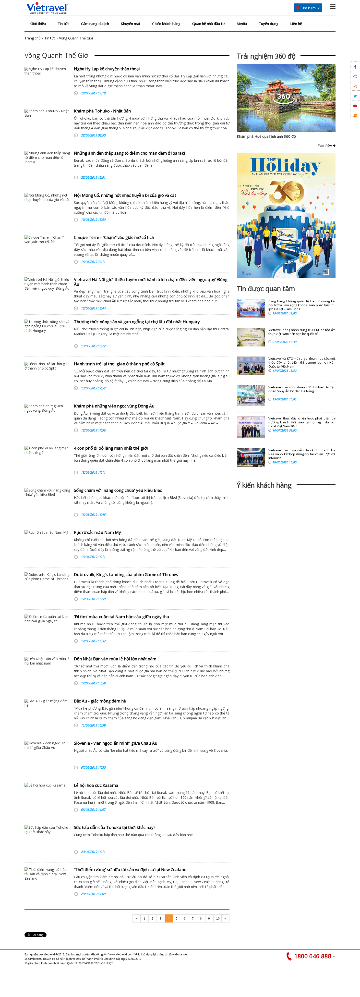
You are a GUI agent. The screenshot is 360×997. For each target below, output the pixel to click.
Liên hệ (296, 23)
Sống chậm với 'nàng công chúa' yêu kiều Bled (118, 490)
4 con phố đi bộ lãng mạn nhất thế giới (111, 448)
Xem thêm (325, 145)
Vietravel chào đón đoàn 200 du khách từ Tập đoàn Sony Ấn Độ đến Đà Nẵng (302, 389)
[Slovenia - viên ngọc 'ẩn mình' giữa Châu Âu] (47, 756)
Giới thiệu (38, 23)
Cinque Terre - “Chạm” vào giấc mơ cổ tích (114, 237)
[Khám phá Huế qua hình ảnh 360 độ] (283, 103)
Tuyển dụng (268, 23)
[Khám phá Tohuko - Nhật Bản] (47, 124)
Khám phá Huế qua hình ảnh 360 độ (266, 136)
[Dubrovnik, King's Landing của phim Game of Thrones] (47, 587)
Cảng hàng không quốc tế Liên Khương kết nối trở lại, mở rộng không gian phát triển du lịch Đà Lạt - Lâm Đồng (302, 305)
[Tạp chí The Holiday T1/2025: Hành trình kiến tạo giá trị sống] (286, 215)
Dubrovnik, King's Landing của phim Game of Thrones (126, 574)
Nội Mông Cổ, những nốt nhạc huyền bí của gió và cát (125, 195)
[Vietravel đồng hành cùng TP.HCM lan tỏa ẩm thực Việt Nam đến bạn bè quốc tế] (251, 337)
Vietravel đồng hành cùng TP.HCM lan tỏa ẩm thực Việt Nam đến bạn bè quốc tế (302, 332)
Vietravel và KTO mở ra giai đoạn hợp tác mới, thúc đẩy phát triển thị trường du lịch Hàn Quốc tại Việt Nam (302, 363)
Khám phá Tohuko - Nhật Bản (102, 111)
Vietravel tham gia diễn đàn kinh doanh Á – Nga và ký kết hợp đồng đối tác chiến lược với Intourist (302, 454)
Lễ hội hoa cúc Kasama (96, 785)
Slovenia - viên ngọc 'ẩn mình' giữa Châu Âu (115, 743)
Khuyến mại (130, 23)
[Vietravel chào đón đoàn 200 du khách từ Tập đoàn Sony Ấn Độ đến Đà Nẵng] (251, 395)
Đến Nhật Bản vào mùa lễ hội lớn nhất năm (115, 659)
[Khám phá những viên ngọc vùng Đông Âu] (47, 419)
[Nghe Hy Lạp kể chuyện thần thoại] (47, 82)
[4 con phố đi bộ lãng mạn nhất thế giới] (47, 461)
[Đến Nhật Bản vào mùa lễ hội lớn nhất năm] (47, 672)
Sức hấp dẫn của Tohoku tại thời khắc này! (114, 827)
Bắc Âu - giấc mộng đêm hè (100, 701)
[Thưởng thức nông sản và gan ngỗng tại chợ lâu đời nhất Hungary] (47, 335)
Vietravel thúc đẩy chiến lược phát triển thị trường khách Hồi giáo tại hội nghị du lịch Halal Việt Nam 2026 (302, 422)
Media (242, 23)
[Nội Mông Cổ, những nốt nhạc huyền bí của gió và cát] (47, 208)
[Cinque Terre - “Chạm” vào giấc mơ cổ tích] (47, 250)
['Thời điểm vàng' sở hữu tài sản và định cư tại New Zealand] (47, 882)
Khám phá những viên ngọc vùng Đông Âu (114, 406)
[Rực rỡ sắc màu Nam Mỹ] (47, 545)
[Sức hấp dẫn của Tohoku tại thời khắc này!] (47, 840)
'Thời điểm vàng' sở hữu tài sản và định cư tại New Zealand (130, 869)
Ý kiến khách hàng (166, 23)
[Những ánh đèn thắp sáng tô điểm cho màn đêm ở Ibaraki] (47, 166)
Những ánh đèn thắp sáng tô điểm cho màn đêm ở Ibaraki (129, 153)
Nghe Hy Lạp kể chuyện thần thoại (107, 69)
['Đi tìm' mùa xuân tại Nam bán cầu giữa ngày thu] (47, 630)
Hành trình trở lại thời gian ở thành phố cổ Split (119, 364)
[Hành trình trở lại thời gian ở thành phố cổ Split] (47, 377)
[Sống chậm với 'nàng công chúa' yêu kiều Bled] (47, 503)
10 (218, 918)
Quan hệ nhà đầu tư (208, 23)
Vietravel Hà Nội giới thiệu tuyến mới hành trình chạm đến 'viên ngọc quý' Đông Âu (151, 282)
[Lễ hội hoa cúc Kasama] (47, 798)
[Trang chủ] (47, 8)
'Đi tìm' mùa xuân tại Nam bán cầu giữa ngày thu (121, 616)
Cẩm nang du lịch (95, 23)
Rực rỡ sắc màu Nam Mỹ (97, 532)
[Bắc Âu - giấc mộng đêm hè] (47, 714)
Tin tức (63, 23)
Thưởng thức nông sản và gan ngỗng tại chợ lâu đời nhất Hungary (137, 321)
